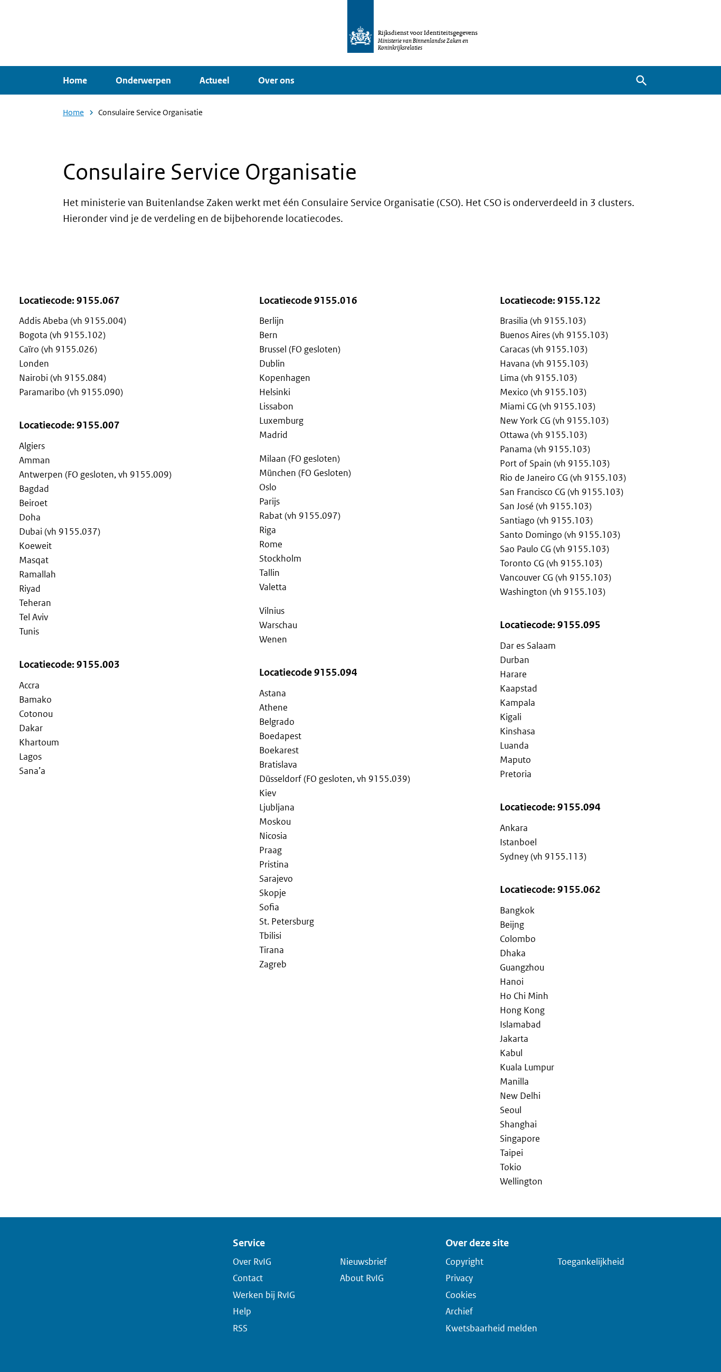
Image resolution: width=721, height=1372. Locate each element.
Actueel (215, 80)
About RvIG (362, 1278)
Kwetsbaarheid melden (491, 1327)
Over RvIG (252, 1261)
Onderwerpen (143, 80)
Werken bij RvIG (264, 1294)
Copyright (464, 1261)
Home (75, 80)
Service (249, 1243)
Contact (248, 1278)
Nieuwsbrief (363, 1261)
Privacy (459, 1278)
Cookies (460, 1294)
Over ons (276, 80)
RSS (240, 1327)
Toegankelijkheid (590, 1261)
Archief (459, 1311)
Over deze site (477, 1243)
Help (242, 1311)
